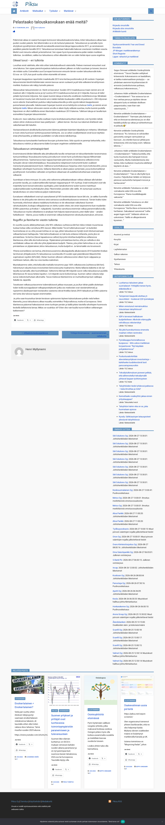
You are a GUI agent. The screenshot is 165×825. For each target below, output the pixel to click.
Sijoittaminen (120, 259)
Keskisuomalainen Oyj (123, 490)
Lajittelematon (120, 249)
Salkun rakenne (121, 254)
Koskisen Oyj (118, 575)
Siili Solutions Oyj (120, 435)
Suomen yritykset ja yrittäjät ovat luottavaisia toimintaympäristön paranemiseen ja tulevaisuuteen (62, 725)
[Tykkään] (14, 31)
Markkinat (69, 11)
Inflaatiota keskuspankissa (36, 333)
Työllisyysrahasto (121, 529)
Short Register (119, 53)
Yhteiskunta (119, 269)
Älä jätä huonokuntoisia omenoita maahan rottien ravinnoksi (134, 331)
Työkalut (53, 11)
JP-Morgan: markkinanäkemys (126, 50)
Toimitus (24, 801)
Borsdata (117, 47)
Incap (115, 567)
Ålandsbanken (119, 622)
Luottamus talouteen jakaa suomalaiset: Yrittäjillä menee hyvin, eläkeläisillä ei (135, 285)
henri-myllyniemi (40, 28)
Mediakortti (47, 801)
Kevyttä (117, 239)
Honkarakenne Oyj (121, 606)
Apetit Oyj (117, 591)
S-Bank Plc (117, 560)
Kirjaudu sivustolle (121, 25)
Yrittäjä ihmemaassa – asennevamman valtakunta (88, 335)
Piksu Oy (15, 801)
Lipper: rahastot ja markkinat (125, 56)
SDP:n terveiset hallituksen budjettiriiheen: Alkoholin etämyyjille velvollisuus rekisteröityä (135, 319)
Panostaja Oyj (119, 583)
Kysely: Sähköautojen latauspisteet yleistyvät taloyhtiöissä (135, 418)
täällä (24, 108)
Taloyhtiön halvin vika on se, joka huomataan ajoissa (133, 408)
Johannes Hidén (33, 757)
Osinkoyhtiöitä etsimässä (96, 716)
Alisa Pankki (118, 513)
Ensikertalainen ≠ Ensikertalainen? (24, 705)
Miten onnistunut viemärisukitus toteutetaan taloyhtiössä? (133, 308)
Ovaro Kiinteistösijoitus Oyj (125, 544)
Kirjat (116, 244)
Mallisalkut (38, 11)
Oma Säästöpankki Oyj (123, 552)
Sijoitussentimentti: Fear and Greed (128, 44)
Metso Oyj (117, 497)
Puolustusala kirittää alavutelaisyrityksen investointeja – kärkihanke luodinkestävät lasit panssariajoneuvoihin (135, 361)
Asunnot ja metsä (122, 234)
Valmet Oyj (117, 653)
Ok (123, 821)
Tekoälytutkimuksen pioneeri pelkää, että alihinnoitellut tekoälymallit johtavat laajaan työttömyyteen (135, 375)
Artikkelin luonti (119, 31)
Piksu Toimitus (68, 782)
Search (151, 11)
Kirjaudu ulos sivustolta (123, 28)
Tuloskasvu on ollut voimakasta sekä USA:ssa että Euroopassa (131, 191)
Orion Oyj (117, 536)
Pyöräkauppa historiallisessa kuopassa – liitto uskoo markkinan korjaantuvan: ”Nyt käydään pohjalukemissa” (134, 345)
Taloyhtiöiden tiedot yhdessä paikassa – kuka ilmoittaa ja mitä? (136, 387)
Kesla (115, 598)
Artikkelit (24, 11)
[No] (162, 822)
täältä (89, 105)
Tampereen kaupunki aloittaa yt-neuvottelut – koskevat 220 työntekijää (136, 298)
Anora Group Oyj (120, 614)
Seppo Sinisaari (105, 771)
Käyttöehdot (35, 801)
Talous (117, 264)
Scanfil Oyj (117, 629)
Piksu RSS (117, 801)
